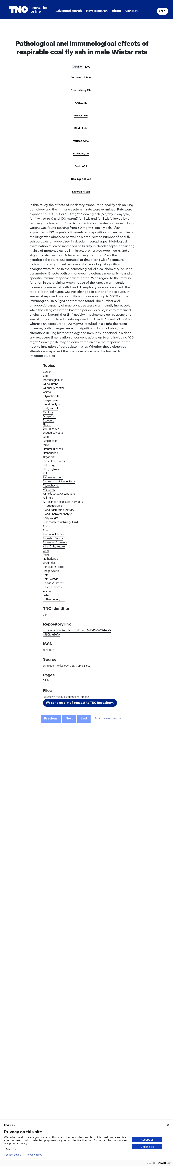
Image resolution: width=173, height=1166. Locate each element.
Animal (47, 392)
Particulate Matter (54, 566)
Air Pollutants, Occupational (59, 493)
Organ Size (49, 562)
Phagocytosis (51, 469)
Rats (45, 575)
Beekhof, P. (81, 166)
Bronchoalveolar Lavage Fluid (60, 522)
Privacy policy (34, 1154)
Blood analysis (51, 404)
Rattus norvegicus (54, 599)
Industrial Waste (53, 538)
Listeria (47, 595)
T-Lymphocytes (52, 587)
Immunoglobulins (54, 534)
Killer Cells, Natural (54, 546)
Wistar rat (49, 489)
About (116, 11)
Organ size (49, 457)
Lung (46, 436)
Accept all (147, 1139)
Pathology (49, 465)
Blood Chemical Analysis (57, 514)
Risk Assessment (53, 583)
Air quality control (53, 388)
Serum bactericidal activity (59, 481)
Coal (45, 375)
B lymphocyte (51, 396)
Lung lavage (50, 440)
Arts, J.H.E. (81, 103)
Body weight (50, 408)
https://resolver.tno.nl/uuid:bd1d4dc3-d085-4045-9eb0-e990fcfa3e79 (77, 632)
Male (46, 445)
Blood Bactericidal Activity (58, 510)
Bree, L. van (81, 116)
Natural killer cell (53, 449)
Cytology (48, 412)
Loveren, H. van (81, 192)
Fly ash (47, 424)
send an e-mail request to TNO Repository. (82, 703)
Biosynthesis (50, 400)
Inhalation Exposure (55, 542)
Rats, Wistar (50, 579)
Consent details (12, 1154)
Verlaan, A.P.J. (81, 141)
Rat (45, 473)
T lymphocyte (51, 485)
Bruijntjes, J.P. (81, 154)
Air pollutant (50, 384)
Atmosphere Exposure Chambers (63, 501)
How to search (97, 11)
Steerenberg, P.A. (81, 90)
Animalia (48, 591)
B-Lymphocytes (52, 505)
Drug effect (49, 416)
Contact (131, 11)
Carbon (47, 371)
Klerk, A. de (81, 128)
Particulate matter (54, 461)
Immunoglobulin (53, 379)
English (8, 1124)
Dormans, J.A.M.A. (80, 78)
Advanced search (68, 11)
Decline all (147, 1146)
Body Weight (50, 518)
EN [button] (160, 11)
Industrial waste (53, 432)
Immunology (51, 428)
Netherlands (50, 453)
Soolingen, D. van (81, 179)
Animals (48, 497)
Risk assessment (53, 477)
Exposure (48, 420)
